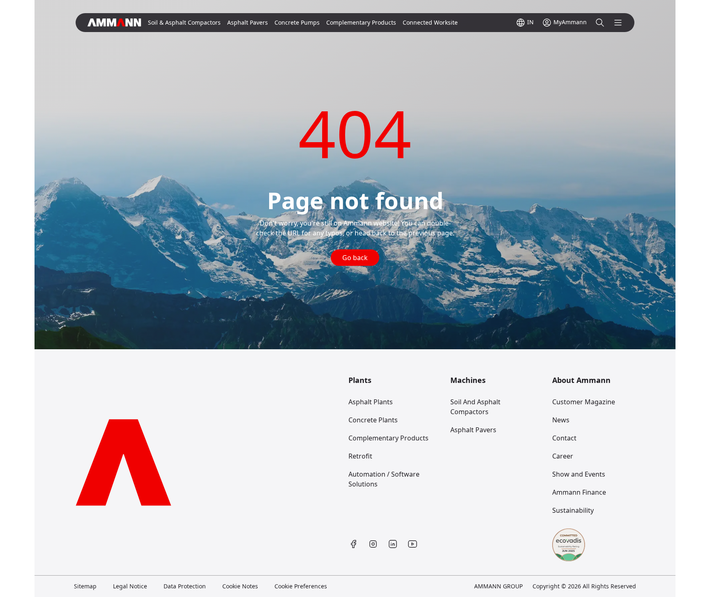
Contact (564, 438)
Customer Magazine (583, 401)
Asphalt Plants (370, 401)
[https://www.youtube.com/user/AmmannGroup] (412, 544)
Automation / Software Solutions (384, 479)
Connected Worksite (430, 22)
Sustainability (573, 510)
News (560, 419)
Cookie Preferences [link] (300, 586)
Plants (359, 380)
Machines (468, 380)
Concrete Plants (373, 419)
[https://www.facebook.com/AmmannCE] (353, 544)
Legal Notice (130, 586)
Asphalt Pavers (473, 429)
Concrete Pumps (297, 22)
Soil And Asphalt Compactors (475, 406)
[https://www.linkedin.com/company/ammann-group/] (393, 544)
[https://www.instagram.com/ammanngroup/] (373, 544)
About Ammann (581, 380)
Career (562, 456)
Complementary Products (388, 438)
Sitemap (85, 586)
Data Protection (185, 586)
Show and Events (578, 474)
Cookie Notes (240, 586)
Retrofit (360, 456)
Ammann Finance (579, 492)
